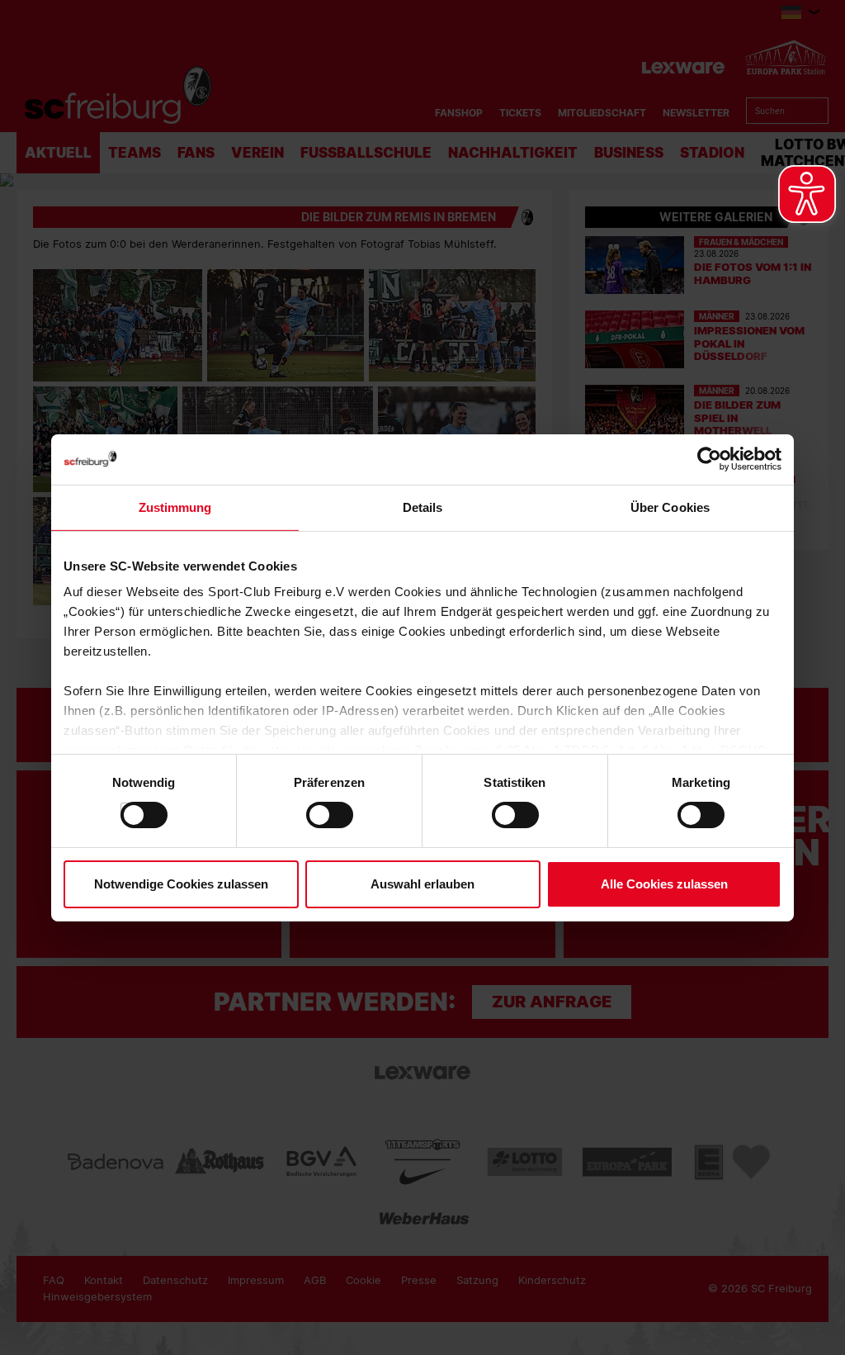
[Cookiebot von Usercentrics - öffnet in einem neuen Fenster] (709, 458)
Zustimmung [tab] (175, 507)
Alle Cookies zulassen (664, 884)
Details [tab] (423, 507)
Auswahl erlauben (422, 884)
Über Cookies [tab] (670, 507)
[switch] (313, 815)
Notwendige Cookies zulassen (181, 884)
